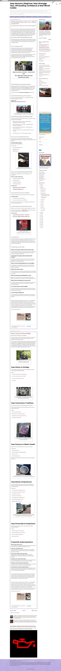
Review (40, 180)
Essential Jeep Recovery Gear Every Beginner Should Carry (44, 47)
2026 (41, 184)
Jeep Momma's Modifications (44, 56)
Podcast (40, 59)
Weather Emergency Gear (18, 189)
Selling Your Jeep (15, 536)
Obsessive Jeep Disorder (16, 417)
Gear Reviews (28, 16)
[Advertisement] (45, 104)
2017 (41, 221)
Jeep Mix (40, 174)
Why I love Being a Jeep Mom (17, 534)
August (42, 199)
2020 (41, 216)
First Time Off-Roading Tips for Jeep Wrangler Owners (44, 45)
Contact (40, 84)
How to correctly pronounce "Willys (18, 376)
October (42, 191)
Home (12, 16)
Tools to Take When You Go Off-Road (20, 200)
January (42, 210)
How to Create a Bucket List (44, 74)
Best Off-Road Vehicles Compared (18, 532)
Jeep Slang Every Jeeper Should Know (19, 415)
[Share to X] (28, 326)
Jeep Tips (17, 16)
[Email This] (27, 605)
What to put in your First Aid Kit (19, 187)
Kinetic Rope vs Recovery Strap (19, 121)
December (43, 188)
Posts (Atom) (17, 612)
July (42, 201)
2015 (41, 224)
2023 (41, 212)
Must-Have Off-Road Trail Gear (17, 143)
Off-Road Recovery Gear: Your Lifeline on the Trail (45, 195)
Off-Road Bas (15, 133)
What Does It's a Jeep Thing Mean (18, 413)
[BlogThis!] (27, 326)
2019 (41, 218)
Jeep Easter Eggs (15, 450)
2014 (41, 225)
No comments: (22, 326)
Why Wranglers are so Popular (18, 530)
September (43, 193)
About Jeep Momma (16, 309)
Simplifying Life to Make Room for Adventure (45, 67)
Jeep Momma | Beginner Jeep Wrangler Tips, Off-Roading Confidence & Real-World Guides (30, 5)
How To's (40, 16)
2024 (41, 187)
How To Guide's (41, 55)
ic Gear (19, 133)
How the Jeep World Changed (44, 51)
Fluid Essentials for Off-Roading (19, 198)
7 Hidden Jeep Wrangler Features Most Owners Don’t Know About (25, 615)
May (42, 204)
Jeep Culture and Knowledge (20, 333)
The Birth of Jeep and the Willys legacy (19, 374)
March (42, 207)
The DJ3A (14, 380)
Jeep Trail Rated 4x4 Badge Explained (19, 452)
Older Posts (34, 610)
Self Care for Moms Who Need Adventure (44, 69)
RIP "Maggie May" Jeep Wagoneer (18, 497)
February (42, 208)
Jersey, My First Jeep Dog (16, 495)
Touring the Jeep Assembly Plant (18, 490)
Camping (35, 16)
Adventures (46, 16)
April (42, 205)
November (43, 190)
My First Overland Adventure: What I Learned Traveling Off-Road (45, 49)
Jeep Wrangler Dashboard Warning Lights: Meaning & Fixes (23, 626)
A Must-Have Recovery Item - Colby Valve (21, 214)
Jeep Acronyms (15, 454)
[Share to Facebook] (29, 326)
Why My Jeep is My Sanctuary (17, 499)
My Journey (41, 81)
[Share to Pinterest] (30, 326)
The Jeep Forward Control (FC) (18, 378)
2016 (41, 222)
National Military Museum (17, 501)
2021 (41, 215)
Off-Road (22, 16)
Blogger (32, 669)
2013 (41, 227)
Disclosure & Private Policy (43, 85)
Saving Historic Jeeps (16, 493)
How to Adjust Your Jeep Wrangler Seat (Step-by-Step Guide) (24, 620)
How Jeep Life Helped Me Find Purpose (44, 73)
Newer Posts (13, 610)
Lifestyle (40, 177)
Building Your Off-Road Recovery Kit (18, 101)
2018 (41, 219)
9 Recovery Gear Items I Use (18, 129)
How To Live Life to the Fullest (44, 65)
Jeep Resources (42, 58)
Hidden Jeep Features (16, 455)
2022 (41, 213)
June (42, 202)
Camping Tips (41, 173)
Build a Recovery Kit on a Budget (19, 124)
